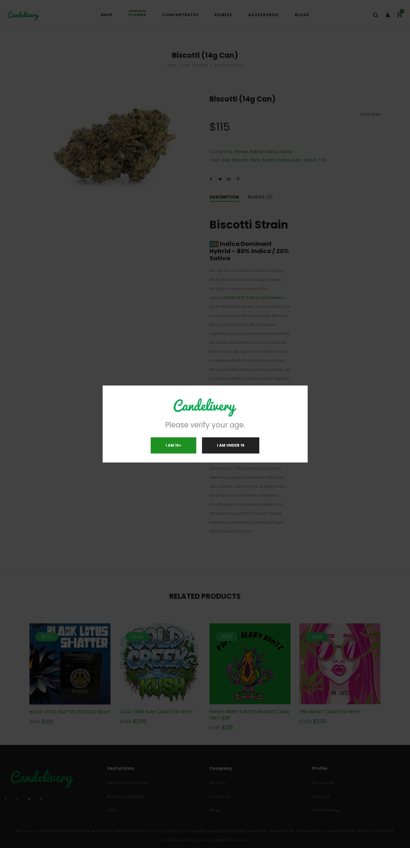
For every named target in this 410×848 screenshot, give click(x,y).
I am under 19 (230, 445)
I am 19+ (173, 445)
